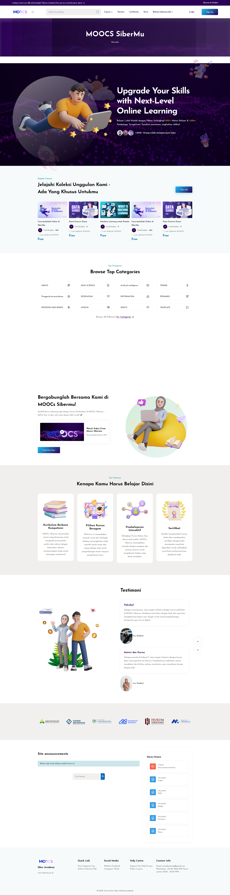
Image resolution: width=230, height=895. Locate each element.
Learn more (77, 3)
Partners (121, 12)
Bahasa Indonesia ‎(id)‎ (162, 12)
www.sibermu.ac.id (45, 873)
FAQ (95, 869)
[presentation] (197, 641)
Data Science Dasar (78, 222)
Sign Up (209, 12)
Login (191, 12)
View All (183, 190)
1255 (56, 230)
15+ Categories (124, 317)
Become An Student (210, 3)
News (146, 12)
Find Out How (49, 450)
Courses (107, 12)
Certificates (134, 12)
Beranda (115, 42)
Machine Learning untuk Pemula (114, 222)
